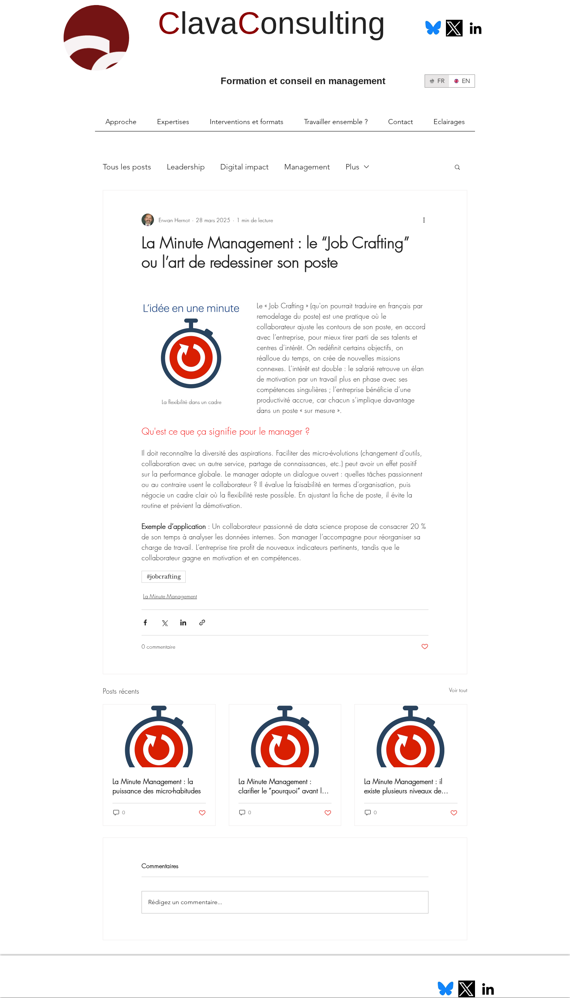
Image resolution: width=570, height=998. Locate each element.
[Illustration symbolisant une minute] (285, 735)
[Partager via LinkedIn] (183, 622)
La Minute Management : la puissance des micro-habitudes (156, 786)
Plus (352, 166)
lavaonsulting (271, 23)
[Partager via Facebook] (145, 622)
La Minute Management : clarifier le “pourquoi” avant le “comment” (281, 786)
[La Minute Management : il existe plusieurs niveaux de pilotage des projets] (411, 735)
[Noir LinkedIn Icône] (475, 28)
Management (307, 166)
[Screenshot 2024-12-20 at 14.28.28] (433, 28)
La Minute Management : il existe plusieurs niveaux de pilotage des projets (403, 786)
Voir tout (458, 690)
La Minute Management (170, 596)
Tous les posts (127, 166)
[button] (457, 167)
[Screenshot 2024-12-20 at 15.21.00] (454, 28)
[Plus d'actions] (423, 219)
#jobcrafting (164, 576)
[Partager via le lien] (202, 622)
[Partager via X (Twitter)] (164, 622)
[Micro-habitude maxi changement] (159, 735)
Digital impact (244, 166)
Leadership (186, 166)
